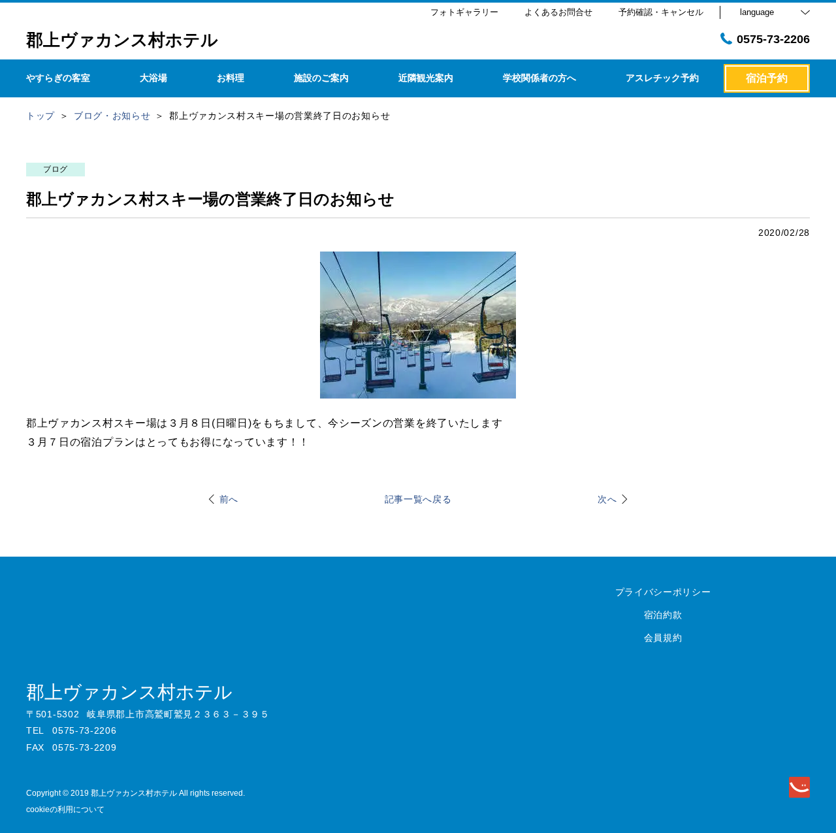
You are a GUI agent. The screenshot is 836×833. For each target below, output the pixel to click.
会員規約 (663, 637)
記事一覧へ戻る (418, 499)
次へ (607, 499)
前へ (228, 499)
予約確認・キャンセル (661, 12)
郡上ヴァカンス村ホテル (129, 692)
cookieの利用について (65, 809)
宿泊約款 (663, 615)
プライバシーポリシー (663, 592)
